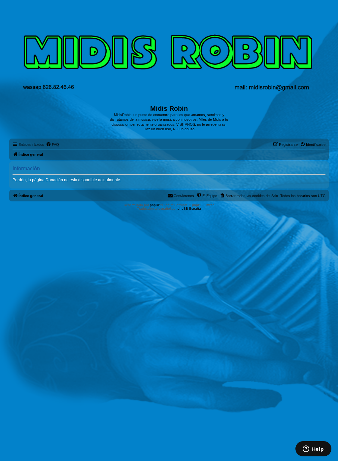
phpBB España (189, 208)
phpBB (155, 205)
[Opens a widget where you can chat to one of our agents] (313, 449)
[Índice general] (169, 54)
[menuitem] (52, 144)
